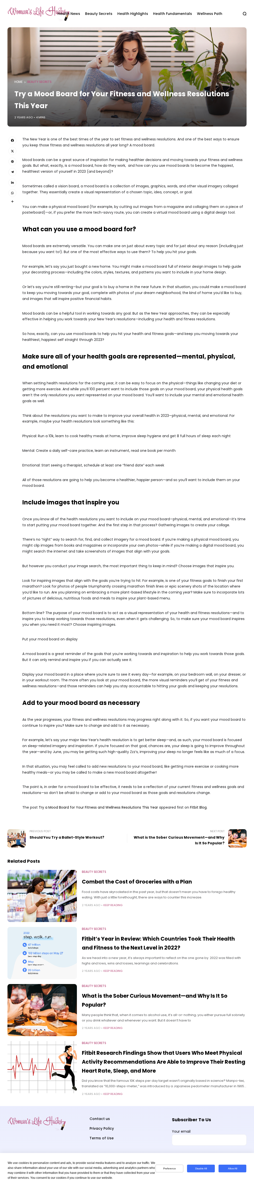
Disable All (201, 1168)
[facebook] (12, 140)
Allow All (232, 1168)
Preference (169, 1168)
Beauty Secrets (39, 82)
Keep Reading (113, 905)
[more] (12, 201)
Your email (181, 1131)
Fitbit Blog (198, 807)
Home (18, 82)
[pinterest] (12, 161)
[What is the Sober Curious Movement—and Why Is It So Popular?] (42, 1010)
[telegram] (12, 172)
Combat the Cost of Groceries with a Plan (137, 881)
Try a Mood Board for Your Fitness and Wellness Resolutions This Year (98, 807)
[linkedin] (12, 183)
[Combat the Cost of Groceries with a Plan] (42, 896)
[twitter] (12, 151)
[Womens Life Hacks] (28, 14)
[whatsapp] (12, 193)
